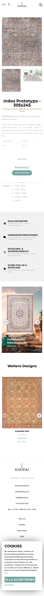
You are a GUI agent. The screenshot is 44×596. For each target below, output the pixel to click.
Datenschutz (22, 530)
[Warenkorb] (39, 4)
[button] (22, 223)
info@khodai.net (22, 497)
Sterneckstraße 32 (22, 486)
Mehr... (7, 573)
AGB (22, 536)
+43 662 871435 (22, 503)
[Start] (22, 467)
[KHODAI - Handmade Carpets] (22, 4)
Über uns (22, 519)
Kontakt (22, 525)
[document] (22, 565)
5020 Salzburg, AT (22, 492)
